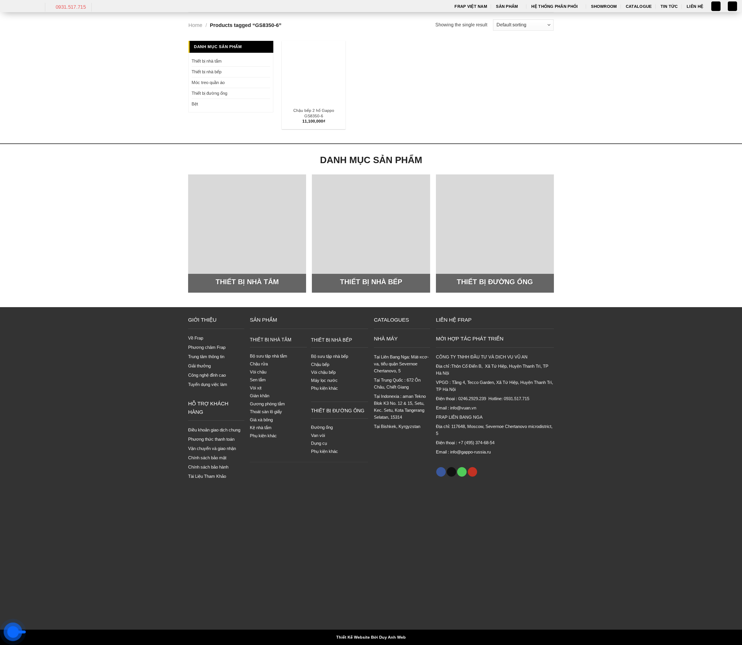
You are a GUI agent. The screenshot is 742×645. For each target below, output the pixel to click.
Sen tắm (258, 379)
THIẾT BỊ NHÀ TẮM (270, 339)
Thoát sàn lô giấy (266, 411)
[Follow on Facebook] (441, 472)
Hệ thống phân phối (554, 6)
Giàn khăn (259, 395)
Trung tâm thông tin (206, 356)
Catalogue (639, 6)
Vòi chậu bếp (323, 372)
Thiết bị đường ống (209, 93)
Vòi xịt (255, 387)
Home (195, 25)
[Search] (716, 6)
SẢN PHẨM (263, 320)
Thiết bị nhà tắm (207, 61)
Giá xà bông (261, 419)
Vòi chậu (258, 371)
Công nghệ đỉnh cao (207, 375)
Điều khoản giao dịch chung (214, 429)
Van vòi (318, 435)
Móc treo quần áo (208, 82)
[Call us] (462, 472)
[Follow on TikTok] (451, 472)
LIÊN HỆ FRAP (454, 320)
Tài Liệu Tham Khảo (207, 476)
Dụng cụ (319, 443)
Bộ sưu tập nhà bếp (329, 356)
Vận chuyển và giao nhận (212, 448)
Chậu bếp (320, 364)
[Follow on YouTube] (472, 472)
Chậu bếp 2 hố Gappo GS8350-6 (313, 113)
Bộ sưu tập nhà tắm (268, 356)
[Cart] (732, 6)
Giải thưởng (199, 365)
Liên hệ (695, 6)
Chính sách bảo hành (208, 466)
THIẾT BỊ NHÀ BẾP (331, 339)
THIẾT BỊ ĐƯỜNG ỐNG (337, 410)
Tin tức (669, 6)
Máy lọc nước (324, 380)
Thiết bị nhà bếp (206, 71)
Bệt (195, 103)
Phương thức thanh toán (211, 439)
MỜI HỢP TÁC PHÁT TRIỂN (469, 339)
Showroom (604, 6)
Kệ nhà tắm (261, 427)
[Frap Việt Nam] (20, 6)
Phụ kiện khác (263, 435)
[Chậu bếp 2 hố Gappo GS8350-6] (313, 73)
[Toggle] (268, 61)
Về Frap (195, 338)
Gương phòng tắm (267, 403)
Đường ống (322, 427)
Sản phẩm (507, 6)
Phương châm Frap (206, 347)
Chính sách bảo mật (207, 457)
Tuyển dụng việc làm (207, 384)
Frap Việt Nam (470, 6)
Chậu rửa (259, 363)
